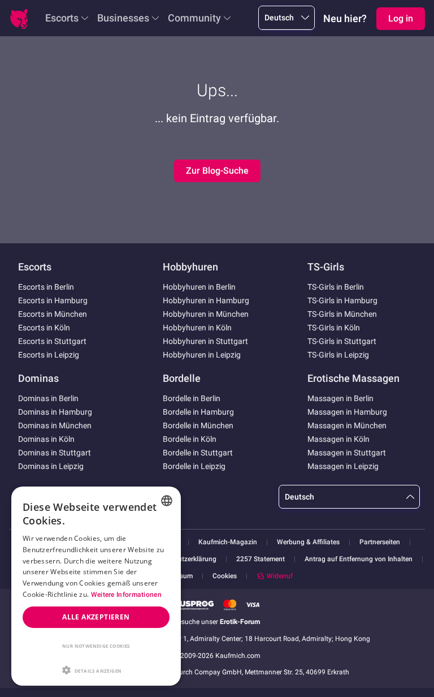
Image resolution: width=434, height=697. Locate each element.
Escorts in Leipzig (48, 354)
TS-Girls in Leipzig (338, 354)
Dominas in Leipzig (51, 466)
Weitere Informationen (126, 595)
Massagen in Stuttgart (346, 452)
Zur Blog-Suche (217, 170)
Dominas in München (55, 425)
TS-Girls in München (342, 314)
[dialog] (96, 586)
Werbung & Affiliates (308, 542)
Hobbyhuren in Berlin (199, 286)
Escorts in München (52, 314)
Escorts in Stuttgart (52, 341)
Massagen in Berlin (340, 398)
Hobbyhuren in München (206, 314)
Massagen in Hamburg (347, 411)
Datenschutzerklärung (182, 559)
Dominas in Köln (46, 439)
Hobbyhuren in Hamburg (206, 300)
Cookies (224, 576)
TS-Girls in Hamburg (342, 300)
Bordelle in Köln (189, 439)
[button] (96, 669)
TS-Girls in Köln (333, 327)
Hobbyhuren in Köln (197, 327)
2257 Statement (260, 559)
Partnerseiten (379, 542)
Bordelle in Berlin (191, 398)
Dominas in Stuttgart (54, 452)
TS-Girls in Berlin (335, 286)
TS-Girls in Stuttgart (341, 341)
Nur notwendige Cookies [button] (96, 646)
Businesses (123, 18)
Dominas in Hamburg (55, 411)
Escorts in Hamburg (53, 300)
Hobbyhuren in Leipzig (202, 354)
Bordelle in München (198, 425)
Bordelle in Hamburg (198, 411)
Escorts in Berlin (46, 286)
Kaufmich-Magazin (227, 542)
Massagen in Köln (338, 439)
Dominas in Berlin (48, 398)
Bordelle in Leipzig (194, 466)
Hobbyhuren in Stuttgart (205, 341)
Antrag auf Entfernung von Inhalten (359, 559)
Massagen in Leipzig (343, 466)
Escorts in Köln (44, 327)
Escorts (62, 18)
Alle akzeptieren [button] (95, 617)
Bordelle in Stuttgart (198, 452)
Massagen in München (347, 425)
